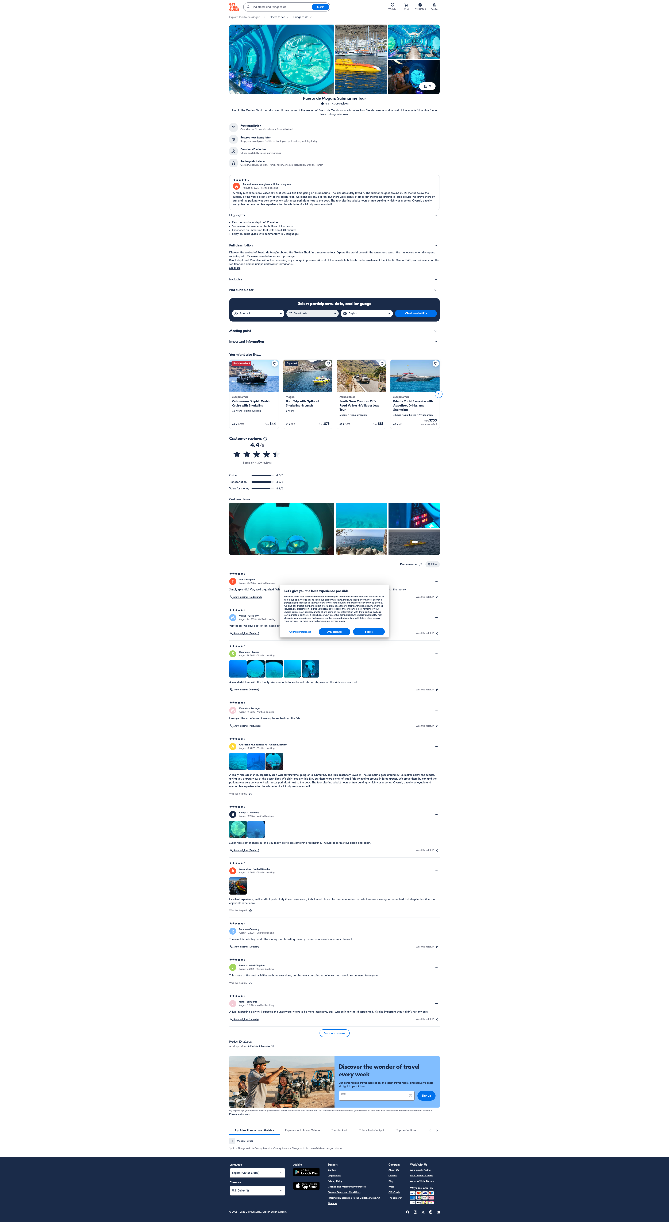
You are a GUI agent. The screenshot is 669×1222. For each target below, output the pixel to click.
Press (391, 1186)
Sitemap (332, 1203)
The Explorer (395, 1197)
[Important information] (436, 341)
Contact (332, 1170)
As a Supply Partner (420, 1170)
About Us (394, 1170)
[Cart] (406, 5)
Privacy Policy (335, 1181)
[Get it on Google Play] (306, 1172)
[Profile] (434, 5)
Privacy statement (239, 1114)
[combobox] (278, 7)
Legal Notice (334, 1175)
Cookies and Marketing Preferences (347, 1186)
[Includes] (436, 279)
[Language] (420, 5)
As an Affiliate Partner (422, 1181)
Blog (391, 1181)
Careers (393, 1175)
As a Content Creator (421, 1175)
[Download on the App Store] (306, 1186)
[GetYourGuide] (234, 7)
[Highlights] (436, 215)
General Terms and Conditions (344, 1192)
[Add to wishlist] (275, 363)
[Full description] (436, 245)
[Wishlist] (392, 5)
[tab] (254, 1130)
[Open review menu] (436, 581)
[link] (254, 394)
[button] (334, 104)
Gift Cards (394, 1192)
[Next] (439, 394)
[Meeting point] (436, 331)
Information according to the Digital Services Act (354, 1197)
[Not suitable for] (436, 290)
